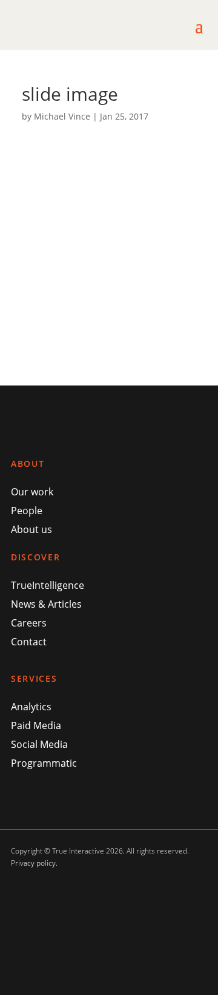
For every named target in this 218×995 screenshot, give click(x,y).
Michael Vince (62, 116)
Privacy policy (33, 863)
